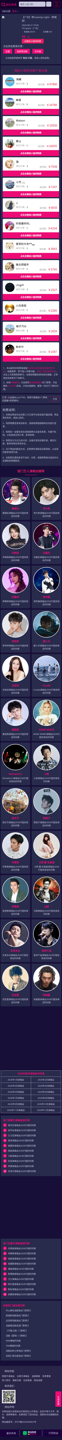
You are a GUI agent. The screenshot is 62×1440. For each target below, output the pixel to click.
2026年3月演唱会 (16, 1085)
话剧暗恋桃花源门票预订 (17, 1325)
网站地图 (38, 1380)
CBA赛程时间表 (13, 1345)
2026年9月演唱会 (16, 1104)
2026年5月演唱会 (16, 1091)
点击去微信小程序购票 (30, 91)
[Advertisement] (31, 1039)
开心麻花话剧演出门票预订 (18, 1310)
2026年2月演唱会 (46, 1079)
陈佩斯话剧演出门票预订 (17, 1315)
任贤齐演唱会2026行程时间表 (22, 1171)
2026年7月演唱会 (16, 1098)
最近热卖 (11, 1433)
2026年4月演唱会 (46, 1085)
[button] (31, 1433)
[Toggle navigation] (56, 4)
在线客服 (27, 1380)
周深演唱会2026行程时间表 (21, 1140)
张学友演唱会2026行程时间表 (22, 1130)
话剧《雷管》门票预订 (16, 1335)
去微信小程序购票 (32, 41)
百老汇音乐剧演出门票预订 (18, 1355)
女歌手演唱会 (23, 1376)
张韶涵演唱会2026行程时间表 (22, 1258)
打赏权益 (53, 1433)
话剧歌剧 (36, 1376)
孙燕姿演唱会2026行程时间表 (22, 1248)
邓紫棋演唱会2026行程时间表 (22, 1253)
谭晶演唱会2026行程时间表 (21, 1268)
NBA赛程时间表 (13, 1340)
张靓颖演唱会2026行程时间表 (22, 1263)
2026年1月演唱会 (16, 1079)
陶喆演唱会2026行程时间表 (21, 1150)
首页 (14, 11)
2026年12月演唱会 (46, 1110)
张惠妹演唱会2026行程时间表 (22, 1294)
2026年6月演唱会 (46, 1091)
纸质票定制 (22, 51)
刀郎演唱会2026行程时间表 (21, 1155)
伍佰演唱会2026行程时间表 (21, 1160)
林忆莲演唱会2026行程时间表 (22, 1284)
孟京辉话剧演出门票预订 (17, 1320)
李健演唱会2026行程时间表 (21, 1166)
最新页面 (17, 1380)
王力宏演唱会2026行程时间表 (22, 1135)
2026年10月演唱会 (46, 1104)
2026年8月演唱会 (46, 1098)
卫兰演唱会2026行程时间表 (21, 1279)
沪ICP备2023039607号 (25, 1421)
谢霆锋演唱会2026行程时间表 (22, 1145)
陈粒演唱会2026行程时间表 (21, 1289)
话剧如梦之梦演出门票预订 (18, 1350)
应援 (8, 51)
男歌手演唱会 (8, 1376)
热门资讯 (6, 1380)
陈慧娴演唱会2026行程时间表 (22, 1273)
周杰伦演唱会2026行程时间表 (22, 1125)
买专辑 (38, 51)
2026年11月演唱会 (16, 1110)
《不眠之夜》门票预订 (16, 1330)
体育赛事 (46, 1376)
